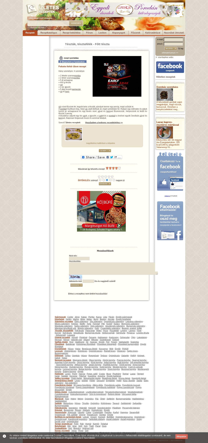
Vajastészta (78, 333)
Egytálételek (60, 349)
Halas (77, 349)
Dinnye (82, 415)
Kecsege (73, 376)
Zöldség (86, 410)
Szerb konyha (114, 369)
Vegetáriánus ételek (64, 381)
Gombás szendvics (167, 87)
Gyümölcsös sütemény (114, 321)
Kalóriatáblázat (152, 33)
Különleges (106, 403)
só (61, 91)
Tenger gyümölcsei (63, 424)
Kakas (84, 317)
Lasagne (71, 335)
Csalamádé (98, 412)
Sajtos (68, 355)
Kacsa (99, 317)
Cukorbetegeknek (76, 392)
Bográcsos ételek (89, 349)
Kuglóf (109, 324)
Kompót (101, 417)
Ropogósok (94, 355)
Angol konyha (139, 365)
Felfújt (133, 355)
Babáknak (70, 344)
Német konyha (61, 367)
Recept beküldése (71, 33)
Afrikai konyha (81, 365)
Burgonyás (68, 410)
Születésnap (105, 340)
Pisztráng (117, 374)
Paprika (108, 412)
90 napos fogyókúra (82, 385)
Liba (105, 317)
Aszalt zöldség (112, 419)
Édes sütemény (81, 321)
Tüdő (91, 426)
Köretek (58, 410)
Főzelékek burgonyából (128, 344)
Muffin (82, 324)
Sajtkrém (110, 399)
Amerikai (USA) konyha (65, 362)
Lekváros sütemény (134, 321)
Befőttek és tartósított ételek (68, 417)
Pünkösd (83, 337)
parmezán (76, 89)
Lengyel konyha (70, 369)
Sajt (86, 431)
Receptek (30, 33)
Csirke (70, 317)
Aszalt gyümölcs (128, 419)
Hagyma (124, 412)
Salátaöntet (126, 403)
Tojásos (103, 355)
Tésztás (85, 403)
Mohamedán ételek (92, 378)
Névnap (58, 340)
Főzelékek (59, 344)
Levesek (59, 351)
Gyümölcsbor (72, 421)
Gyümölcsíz (139, 417)
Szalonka (134, 342)
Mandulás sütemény (64, 326)
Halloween (102, 337)
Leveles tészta (142, 333)
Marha (76, 319)
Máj (69, 426)
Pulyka (91, 317)
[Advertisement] (36, 84)
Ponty (74, 374)
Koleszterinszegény (79, 394)
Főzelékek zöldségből (106, 344)
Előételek (59, 355)
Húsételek (59, 319)
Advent (87, 340)
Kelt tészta (67, 333)
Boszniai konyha (128, 369)
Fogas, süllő (92, 374)
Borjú (96, 319)
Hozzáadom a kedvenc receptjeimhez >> (104, 122)
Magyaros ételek (80, 360)
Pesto (80, 431)
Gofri (97, 328)
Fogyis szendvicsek (125, 387)
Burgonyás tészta (92, 333)
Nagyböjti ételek (139, 378)
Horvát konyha (99, 369)
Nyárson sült (87, 428)
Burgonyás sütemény (135, 326)
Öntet (102, 399)
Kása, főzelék (129, 381)
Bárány (103, 319)
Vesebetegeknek (135, 392)
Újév (133, 337)
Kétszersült (61, 335)
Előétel (85, 381)
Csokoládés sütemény (110, 328)
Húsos (71, 349)
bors (67, 91)
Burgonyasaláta (62, 406)
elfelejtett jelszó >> (170, 53)
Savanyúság (60, 412)
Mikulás (94, 340)
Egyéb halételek (114, 376)
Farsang (92, 337)
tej (66, 87)
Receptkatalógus (48, 33)
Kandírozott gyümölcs (77, 419)
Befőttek (110, 417)
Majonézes (68, 403)
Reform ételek (114, 394)
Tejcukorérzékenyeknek (115, 392)
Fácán (111, 317)
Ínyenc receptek (62, 431)
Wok (111, 349)
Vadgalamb (124, 342)
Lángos (132, 330)
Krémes (74, 324)
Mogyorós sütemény (130, 324)
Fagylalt (96, 324)
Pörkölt (125, 349)
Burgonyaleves (61, 353)
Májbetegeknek (61, 396)
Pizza (105, 330)
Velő (80, 426)
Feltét (119, 381)
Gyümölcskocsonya (124, 417)
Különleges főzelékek (85, 344)
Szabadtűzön (61, 428)
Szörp (139, 419)
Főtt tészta (102, 44)
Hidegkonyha (61, 408)
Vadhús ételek (61, 342)
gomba (77, 76)
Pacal (97, 426)
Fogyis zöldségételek (85, 387)
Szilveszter (125, 337)
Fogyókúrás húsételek (64, 387)
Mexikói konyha (120, 367)
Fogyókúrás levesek (131, 385)
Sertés (69, 319)
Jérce (77, 317)
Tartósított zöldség (97, 419)
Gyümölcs (89, 399)
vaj (61, 85)
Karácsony (113, 337)
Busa (108, 374)
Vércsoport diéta (129, 394)
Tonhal (126, 374)
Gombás (76, 355)
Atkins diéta (98, 385)
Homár (88, 424)
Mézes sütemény (62, 324)
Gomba (102, 415)
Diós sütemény (97, 326)
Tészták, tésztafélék (78, 44)
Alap (67, 399)
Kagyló (96, 424)
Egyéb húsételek (123, 319)
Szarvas (93, 342)
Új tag (180, 48)
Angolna (101, 376)
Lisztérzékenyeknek (95, 392)
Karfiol (116, 412)
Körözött (92, 408)
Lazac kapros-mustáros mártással (167, 123)
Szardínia (92, 376)
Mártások (59, 399)
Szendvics (73, 408)
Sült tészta (120, 333)
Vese (74, 426)
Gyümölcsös (114, 355)
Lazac (133, 374)
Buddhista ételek (109, 378)
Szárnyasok (60, 317)
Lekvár (86, 417)
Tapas (74, 431)
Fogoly (114, 342)
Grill (70, 428)
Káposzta (72, 412)
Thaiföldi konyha (110, 365)
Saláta (139, 381)
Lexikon (102, 33)
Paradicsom (92, 415)
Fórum (89, 33)
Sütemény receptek (64, 321)
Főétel (92, 381)
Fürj (108, 342)
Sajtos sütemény (81, 326)
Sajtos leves (132, 351)
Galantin (125, 355)
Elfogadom (181, 436)
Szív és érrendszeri (97, 394)
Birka (82, 319)
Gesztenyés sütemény (115, 326)
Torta (89, 324)
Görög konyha (109, 360)
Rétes (99, 330)
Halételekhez (138, 399)
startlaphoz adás (165, 57)
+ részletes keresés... (37, 27)
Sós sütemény (96, 321)
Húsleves (121, 351)
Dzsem (94, 417)
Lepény (123, 330)
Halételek (59, 374)
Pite (103, 324)
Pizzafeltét (114, 330)
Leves (68, 374)
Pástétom (116, 408)
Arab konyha (123, 362)
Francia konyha (123, 360)
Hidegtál (83, 408)
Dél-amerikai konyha (139, 362)
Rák (82, 424)
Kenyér (58, 333)
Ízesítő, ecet (60, 421)
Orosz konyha (83, 362)
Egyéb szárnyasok (124, 317)
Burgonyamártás (123, 399)
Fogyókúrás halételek (105, 387)
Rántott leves (110, 351)
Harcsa (82, 374)
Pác (97, 399)
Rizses (78, 410)
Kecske (111, 319)
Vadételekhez (61, 401)
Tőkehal (82, 376)
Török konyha (125, 365)
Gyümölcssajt (61, 419)
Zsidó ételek (76, 378)
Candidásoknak (62, 394)
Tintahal (104, 424)
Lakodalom (142, 337)
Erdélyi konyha (69, 371)
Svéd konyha (105, 367)
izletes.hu (167, 196)
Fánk (139, 330)
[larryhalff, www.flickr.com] (73, 140)
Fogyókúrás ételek (63, 385)
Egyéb (101, 342)
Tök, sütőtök (72, 415)
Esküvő (115, 340)
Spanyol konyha (139, 360)
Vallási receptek (62, 378)
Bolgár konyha (85, 369)
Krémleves (82, 351)
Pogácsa (131, 333)
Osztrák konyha (76, 367)
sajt (100, 116)
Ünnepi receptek (62, 337)
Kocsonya (103, 349)
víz (86, 109)
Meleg (80, 399)
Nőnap (66, 340)
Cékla (88, 412)
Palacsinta (90, 330)
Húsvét (75, 337)
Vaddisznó (79, 342)
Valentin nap (76, 340)
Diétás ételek (61, 392)
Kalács (117, 324)
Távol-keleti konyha (64, 365)
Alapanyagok (118, 33)
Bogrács (77, 428)
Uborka (81, 412)
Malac (89, 319)
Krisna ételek (124, 378)
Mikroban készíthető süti (65, 328)
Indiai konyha (110, 362)
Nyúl (71, 342)
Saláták (64, 376)
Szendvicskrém (104, 408)
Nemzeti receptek (63, 360)
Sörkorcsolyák (108, 333)
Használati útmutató (174, 33)
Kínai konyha (96, 362)
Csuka (102, 374)
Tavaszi (116, 403)
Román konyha (91, 367)
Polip (76, 424)
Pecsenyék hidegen (131, 408)
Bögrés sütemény (85, 328)
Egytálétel (110, 381)
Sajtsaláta (137, 403)
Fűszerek (135, 33)
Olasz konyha (95, 360)
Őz (87, 342)
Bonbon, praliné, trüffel (132, 328)
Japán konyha (95, 365)
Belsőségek (60, 426)
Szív (86, 426)
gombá (63, 109)
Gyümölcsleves (95, 351)
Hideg (73, 399)
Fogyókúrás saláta (112, 385)
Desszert (100, 381)
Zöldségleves (70, 351)
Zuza (104, 426)
